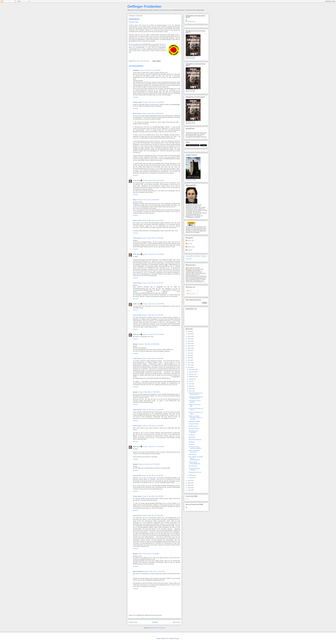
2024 (189, 336)
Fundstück (192, 435)
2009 (189, 483)
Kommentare (191, 293)
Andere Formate (190, 58)
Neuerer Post (133, 622)
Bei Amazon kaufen (191, 180)
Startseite (155, 622)
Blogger (177, 638)
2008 (189, 485)
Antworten (135, 97)
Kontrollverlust (193, 454)
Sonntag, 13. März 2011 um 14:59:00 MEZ (153, 303)
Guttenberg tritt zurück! (195, 472)
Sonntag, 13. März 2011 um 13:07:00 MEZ (152, 220)
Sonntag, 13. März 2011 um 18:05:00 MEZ (152, 475)
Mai (190, 386)
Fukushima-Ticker (194, 424)
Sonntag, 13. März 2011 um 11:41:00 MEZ (150, 70)
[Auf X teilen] (156, 61)
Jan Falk (189, 243)
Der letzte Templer (194, 428)
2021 (189, 343)
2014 (189, 360)
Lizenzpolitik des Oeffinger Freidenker (196, 256)
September (192, 376)
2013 (189, 362)
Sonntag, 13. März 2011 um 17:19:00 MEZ (152, 409)
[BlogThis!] (155, 61)
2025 (189, 334)
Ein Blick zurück (193, 426)
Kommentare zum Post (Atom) (157, 627)
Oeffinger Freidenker (144, 6)
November (192, 372)
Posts (189, 290)
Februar (191, 475)
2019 (189, 348)
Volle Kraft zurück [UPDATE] (193, 431)
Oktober (191, 374)
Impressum (189, 259)
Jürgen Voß (190, 240)
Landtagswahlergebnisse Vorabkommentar (196, 397)
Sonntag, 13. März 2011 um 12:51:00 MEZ (153, 102)
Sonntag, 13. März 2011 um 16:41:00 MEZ (152, 358)
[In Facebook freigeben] (158, 61)
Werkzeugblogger (138, 571)
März (190, 391)
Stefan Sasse (136, 180)
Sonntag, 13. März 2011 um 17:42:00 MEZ (153, 446)
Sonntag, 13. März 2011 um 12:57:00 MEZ (153, 180)
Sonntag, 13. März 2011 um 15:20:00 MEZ (152, 315)
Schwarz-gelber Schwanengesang (194, 462)
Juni (190, 383)
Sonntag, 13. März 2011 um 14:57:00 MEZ (152, 283)
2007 (189, 487)
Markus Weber (134, 22)
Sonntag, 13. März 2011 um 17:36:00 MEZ (152, 425)
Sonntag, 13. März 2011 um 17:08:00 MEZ (149, 392)
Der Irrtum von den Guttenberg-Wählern (195, 447)
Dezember (192, 369)
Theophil (189, 250)
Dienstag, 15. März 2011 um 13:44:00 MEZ (154, 571)
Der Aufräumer (193, 466)
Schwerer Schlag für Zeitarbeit (194, 469)
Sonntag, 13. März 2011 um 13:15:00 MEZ (152, 238)
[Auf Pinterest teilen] (160, 61)
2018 (189, 350)
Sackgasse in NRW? (194, 421)
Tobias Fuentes (137, 113)
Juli (190, 381)
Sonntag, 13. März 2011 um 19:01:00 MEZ (152, 515)
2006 (189, 490)
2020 (189, 346)
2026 (189, 331)
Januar (191, 477)
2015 (189, 357)
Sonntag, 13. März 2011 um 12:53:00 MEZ (152, 113)
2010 (189, 480)
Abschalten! (192, 437)
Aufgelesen (192, 442)
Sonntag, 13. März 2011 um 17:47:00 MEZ (149, 464)
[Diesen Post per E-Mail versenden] (153, 61)
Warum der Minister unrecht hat (194, 451)
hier (204, 281)
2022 (189, 341)
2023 (189, 338)
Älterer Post (176, 622)
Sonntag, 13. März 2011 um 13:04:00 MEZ (148, 199)
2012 (189, 365)
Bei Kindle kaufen (190, 21)
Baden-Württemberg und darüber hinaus (195, 393)
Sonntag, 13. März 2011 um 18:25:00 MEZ (152, 496)
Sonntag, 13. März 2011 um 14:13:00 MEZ (153, 254)
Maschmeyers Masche (195, 439)
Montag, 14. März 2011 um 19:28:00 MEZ (148, 553)
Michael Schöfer (137, 102)
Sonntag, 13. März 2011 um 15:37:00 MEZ (153, 334)
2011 (189, 367)
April (190, 388)
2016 (189, 355)
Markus (135, 199)
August (191, 379)
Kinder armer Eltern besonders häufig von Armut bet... (195, 417)
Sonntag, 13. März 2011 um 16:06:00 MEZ (149, 344)
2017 (189, 353)
